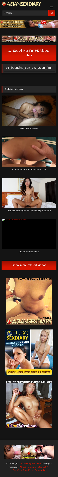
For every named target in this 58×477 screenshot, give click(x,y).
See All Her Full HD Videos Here (30, 53)
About (23, 467)
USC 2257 (43, 467)
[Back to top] (48, 468)
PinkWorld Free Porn (23, 470)
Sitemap (32, 467)
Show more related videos (29, 265)
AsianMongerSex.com (30, 463)
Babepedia (40, 470)
